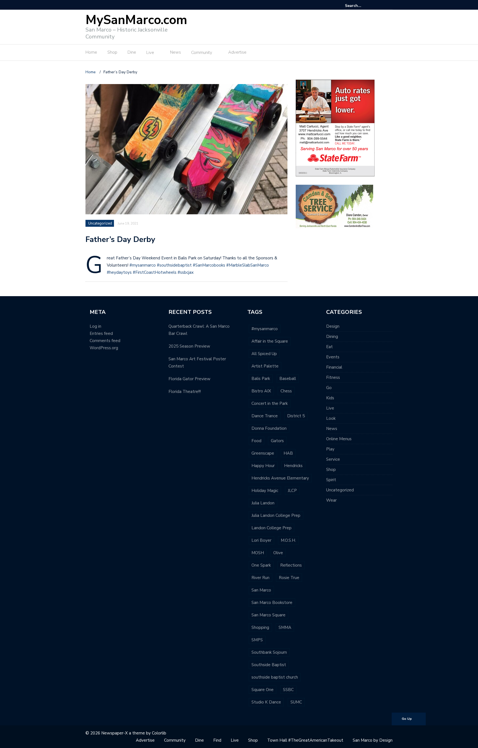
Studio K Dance (266, 702)
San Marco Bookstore (271, 602)
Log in (95, 326)
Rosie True (289, 577)
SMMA (285, 627)
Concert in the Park (269, 403)
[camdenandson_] (334, 206)
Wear (331, 500)
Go (329, 387)
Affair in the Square (269, 341)
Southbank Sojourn (269, 652)
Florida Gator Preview (189, 379)
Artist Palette (265, 366)
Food (256, 441)
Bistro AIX (261, 391)
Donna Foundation (269, 428)
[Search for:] (362, 5)
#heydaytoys (119, 272)
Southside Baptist (268, 665)
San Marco (261, 590)
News (175, 52)
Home (91, 52)
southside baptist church (274, 677)
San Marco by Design (373, 740)
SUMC (296, 702)
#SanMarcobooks (209, 265)
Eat (329, 347)
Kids (330, 398)
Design (332, 326)
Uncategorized (100, 223)
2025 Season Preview (189, 346)
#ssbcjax (186, 272)
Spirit (331, 480)
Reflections (291, 565)
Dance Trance (264, 416)
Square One (262, 689)
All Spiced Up (264, 353)
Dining (332, 336)
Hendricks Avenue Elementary (280, 478)
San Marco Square (268, 615)
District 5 (296, 416)
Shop (112, 52)
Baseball (287, 378)
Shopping (260, 627)
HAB (288, 453)
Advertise (237, 52)
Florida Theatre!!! (184, 391)
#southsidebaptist (174, 265)
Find (217, 740)
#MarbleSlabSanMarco (247, 265)
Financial (334, 367)
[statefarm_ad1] (335, 127)
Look (331, 418)
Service (333, 459)
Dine (132, 52)
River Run (260, 577)
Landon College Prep (271, 528)
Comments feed (105, 340)
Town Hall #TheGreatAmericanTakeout (305, 740)
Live (150, 52)
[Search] (389, 5)
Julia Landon (262, 503)
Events (332, 357)
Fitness (333, 377)
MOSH (257, 553)
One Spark (261, 565)
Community (201, 52)
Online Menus (339, 439)
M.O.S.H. (288, 540)
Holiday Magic (264, 490)
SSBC (288, 689)
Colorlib (159, 733)
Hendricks (293, 465)
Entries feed (101, 333)
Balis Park (260, 378)
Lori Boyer (261, 540)
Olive (278, 553)
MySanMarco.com (136, 20)
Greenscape (262, 453)
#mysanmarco (142, 265)
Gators (277, 441)
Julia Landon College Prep (275, 515)
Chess (286, 391)
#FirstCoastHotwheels (154, 272)
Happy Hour (263, 465)
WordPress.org (104, 348)
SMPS (257, 640)
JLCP (292, 490)
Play (330, 449)
